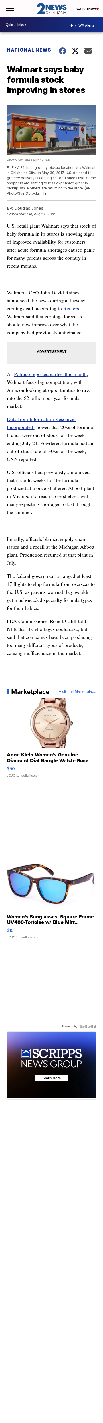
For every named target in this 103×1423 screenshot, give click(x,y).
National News (29, 50)
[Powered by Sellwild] (88, 1027)
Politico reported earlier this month (50, 374)
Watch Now (86, 9)
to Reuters (67, 308)
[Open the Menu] (9, 8)
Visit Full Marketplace (77, 692)
